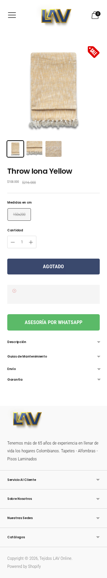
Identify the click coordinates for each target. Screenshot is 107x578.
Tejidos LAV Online (55, 558)
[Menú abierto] (12, 15)
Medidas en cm (19, 202)
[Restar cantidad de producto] (31, 242)
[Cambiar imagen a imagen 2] (34, 149)
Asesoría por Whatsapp (53, 322)
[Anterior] (7, 401)
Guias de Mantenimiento (27, 356)
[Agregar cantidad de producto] (13, 242)
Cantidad (15, 230)
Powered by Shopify (24, 566)
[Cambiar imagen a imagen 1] (15, 149)
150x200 (19, 214)
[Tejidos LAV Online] (53, 15)
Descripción (16, 342)
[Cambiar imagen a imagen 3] (53, 149)
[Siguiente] (99, 401)
